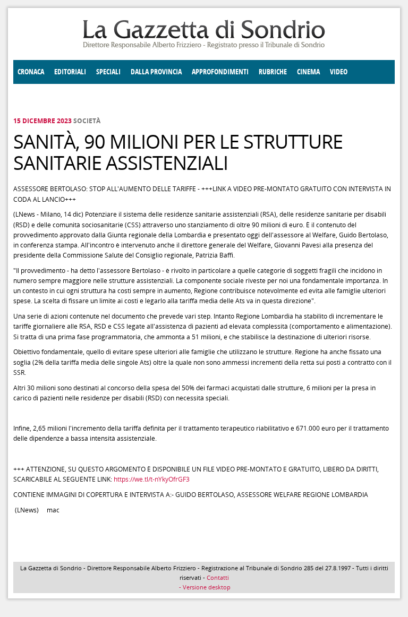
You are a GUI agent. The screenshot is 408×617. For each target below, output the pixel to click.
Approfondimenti (220, 71)
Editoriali (70, 71)
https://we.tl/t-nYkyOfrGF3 (152, 479)
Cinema (308, 71)
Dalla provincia (156, 71)
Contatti (218, 577)
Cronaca (31, 71)
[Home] (204, 47)
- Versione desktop (204, 587)
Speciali (108, 71)
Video (338, 71)
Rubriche (273, 71)
